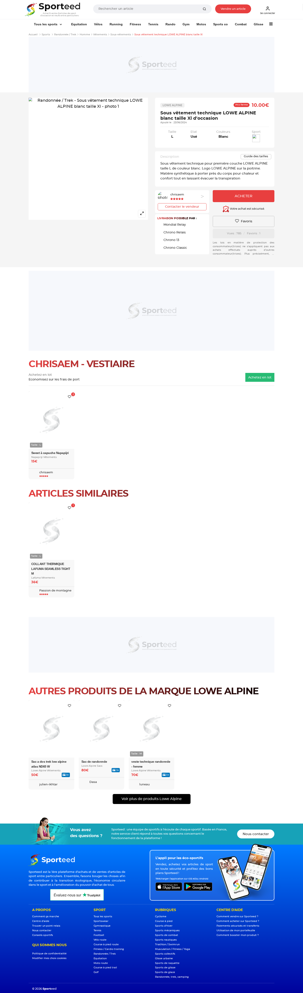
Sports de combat (166, 935)
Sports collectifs (165, 954)
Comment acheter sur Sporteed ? (237, 921)
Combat (241, 24)
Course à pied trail (105, 967)
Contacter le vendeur (182, 206)
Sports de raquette (167, 963)
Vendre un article (233, 9)
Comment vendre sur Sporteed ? (237, 916)
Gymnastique (102, 926)
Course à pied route (106, 944)
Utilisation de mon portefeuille (235, 930)
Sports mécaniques (167, 930)
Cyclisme (160, 916)
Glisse (258, 24)
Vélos (98, 24)
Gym (186, 24)
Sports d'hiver (164, 926)
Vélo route (100, 940)
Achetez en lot (260, 377)
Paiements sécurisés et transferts (237, 926)
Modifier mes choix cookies (49, 958)
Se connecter (267, 13)
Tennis (153, 24)
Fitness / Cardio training (109, 949)
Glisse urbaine (164, 958)
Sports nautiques (166, 940)
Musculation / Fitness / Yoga (172, 949)
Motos (201, 24)
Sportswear (101, 921)
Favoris (246, 221)
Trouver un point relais (46, 926)
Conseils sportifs (42, 935)
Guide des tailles (256, 156)
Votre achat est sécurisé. (247, 208)
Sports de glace (165, 972)
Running (116, 24)
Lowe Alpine (172, 105)
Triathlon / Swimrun (167, 944)
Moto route (101, 963)
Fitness (135, 24)
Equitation (79, 24)
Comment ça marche (45, 916)
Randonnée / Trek (105, 954)
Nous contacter (256, 834)
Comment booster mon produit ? (237, 935)
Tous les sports (46, 24)
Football (99, 935)
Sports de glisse (165, 967)
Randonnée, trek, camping (172, 977)
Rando (170, 24)
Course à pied (164, 921)
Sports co (220, 24)
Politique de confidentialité (49, 953)
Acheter (243, 196)
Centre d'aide (40, 921)
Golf (96, 972)
